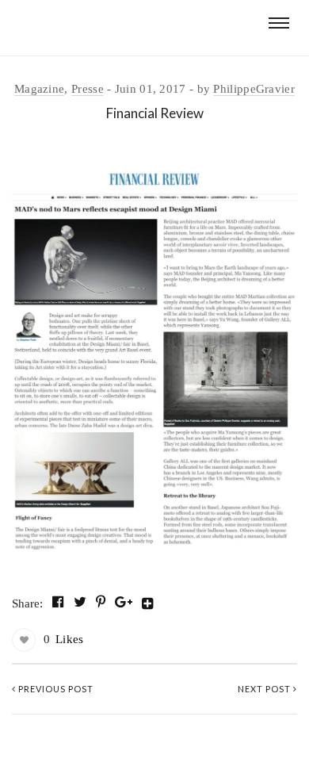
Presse (87, 88)
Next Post (265, 689)
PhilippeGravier (254, 88)
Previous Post (54, 689)
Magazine (39, 88)
